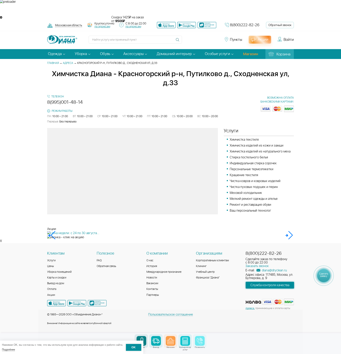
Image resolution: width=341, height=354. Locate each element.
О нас (149, 260)
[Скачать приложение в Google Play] (76, 303)
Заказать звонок (257, 266)
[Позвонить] (200, 341)
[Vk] (187, 41)
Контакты (152, 289)
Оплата (51, 289)
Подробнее (8, 349)
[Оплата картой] (253, 302)
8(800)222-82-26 (244, 25)
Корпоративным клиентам (212, 260)
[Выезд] (156, 341)
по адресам (102, 26)
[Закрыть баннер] (1, 17)
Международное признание (163, 272)
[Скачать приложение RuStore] (207, 25)
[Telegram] (208, 41)
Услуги (51, 260)
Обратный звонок (279, 25)
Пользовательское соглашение (170, 314)
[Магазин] (170, 341)
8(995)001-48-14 (65, 102)
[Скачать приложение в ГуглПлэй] (186, 25)
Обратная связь (106, 266)
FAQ (99, 260)
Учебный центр (205, 272)
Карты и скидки (56, 277)
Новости (151, 277)
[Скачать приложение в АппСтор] (166, 25)
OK (133, 347)
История (151, 266)
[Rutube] (201, 41)
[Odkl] (194, 41)
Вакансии (152, 283)
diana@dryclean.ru (274, 270)
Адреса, (250, 308)
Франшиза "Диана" (208, 277)
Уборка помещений (59, 272)
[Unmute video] (170, 10)
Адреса (68, 63)
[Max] (215, 41)
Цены (50, 266)
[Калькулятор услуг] (185, 341)
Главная (53, 63)
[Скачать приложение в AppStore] (56, 303)
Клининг (201, 266)
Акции (51, 295)
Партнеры (152, 295)
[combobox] (68, 26)
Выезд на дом (55, 283)
